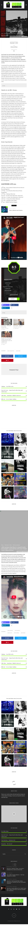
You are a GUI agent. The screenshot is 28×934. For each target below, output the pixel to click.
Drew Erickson (10, 630)
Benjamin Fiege (14, 370)
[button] (6, 305)
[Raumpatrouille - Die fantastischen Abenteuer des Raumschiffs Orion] (20, 466)
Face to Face (9, 866)
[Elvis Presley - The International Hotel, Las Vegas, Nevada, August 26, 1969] (7, 492)
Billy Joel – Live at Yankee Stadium (8, 399)
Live (7, 873)
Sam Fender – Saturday (18, 325)
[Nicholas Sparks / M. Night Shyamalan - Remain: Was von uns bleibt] (20, 479)
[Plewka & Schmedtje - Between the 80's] (20, 452)
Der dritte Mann (4, 831)
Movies (10, 208)
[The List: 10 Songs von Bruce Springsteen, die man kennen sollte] (7, 466)
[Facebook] (8, 909)
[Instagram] (14, 909)
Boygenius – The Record (6, 844)
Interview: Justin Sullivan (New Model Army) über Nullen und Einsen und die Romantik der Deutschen (16, 889)
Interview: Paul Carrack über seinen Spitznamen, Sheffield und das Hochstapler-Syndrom (16, 882)
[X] (11, 909)
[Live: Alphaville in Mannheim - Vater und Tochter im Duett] (20, 492)
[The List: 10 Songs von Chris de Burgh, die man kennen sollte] (7, 452)
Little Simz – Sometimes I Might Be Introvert (11, 395)
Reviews (5, 33)
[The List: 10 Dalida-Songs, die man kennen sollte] (20, 439)
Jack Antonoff (17, 630)
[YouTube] (16, 909)
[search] (25, 854)
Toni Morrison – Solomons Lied (8, 840)
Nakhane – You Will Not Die (7, 386)
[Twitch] (19, 909)
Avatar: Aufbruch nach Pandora (16, 210)
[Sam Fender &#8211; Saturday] (18, 322)
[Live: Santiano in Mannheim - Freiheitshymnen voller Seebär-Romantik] (7, 439)
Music (2, 33)
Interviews (15, 866)
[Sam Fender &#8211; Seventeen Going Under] (6, 322)
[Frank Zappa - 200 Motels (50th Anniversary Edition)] (7, 479)
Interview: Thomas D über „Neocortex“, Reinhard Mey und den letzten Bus (15, 869)
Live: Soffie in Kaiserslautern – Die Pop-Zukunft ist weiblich (15, 875)
